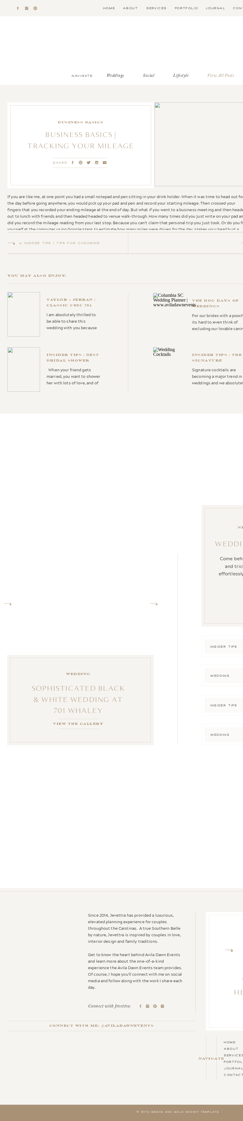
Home (230, 1042)
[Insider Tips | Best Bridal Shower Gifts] (56, 369)
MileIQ (208, 497)
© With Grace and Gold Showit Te (171, 1112)
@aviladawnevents (127, 1025)
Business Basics (81, 122)
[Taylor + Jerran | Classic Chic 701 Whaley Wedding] (55, 314)
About (231, 1049)
